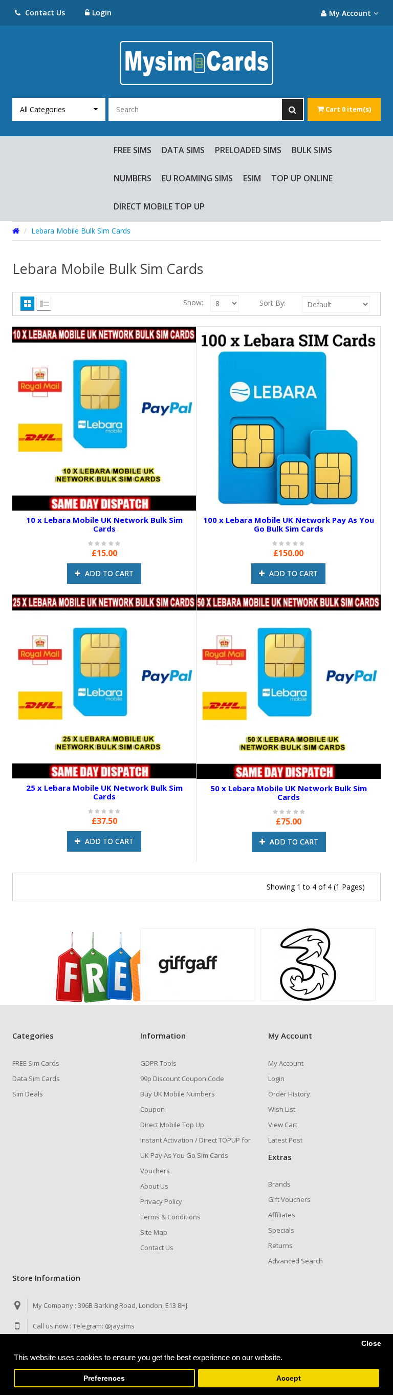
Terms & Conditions (170, 1216)
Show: (193, 302)
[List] (44, 303)
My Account (285, 1063)
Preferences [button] (104, 1378)
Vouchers (155, 1170)
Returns (280, 1245)
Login (102, 12)
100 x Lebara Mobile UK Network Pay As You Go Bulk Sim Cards (288, 524)
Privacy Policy (161, 1201)
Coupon (152, 1109)
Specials (281, 1230)
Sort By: (272, 303)
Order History (289, 1093)
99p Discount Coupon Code (182, 1078)
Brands (279, 1184)
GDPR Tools (158, 1063)
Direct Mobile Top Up (172, 1124)
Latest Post (285, 1140)
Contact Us (44, 12)
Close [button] (371, 1343)
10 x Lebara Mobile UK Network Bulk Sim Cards (104, 524)
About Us (154, 1186)
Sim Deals (27, 1093)
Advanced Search (295, 1260)
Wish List (281, 1109)
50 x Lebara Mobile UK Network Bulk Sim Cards (288, 792)
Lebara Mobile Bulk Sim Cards (80, 231)
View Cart (282, 1124)
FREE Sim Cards (35, 1063)
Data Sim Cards (36, 1078)
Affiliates (281, 1214)
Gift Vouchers (289, 1199)
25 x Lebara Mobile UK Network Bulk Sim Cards (104, 792)
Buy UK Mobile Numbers (177, 1093)
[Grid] (27, 303)
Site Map (153, 1232)
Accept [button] (288, 1378)
